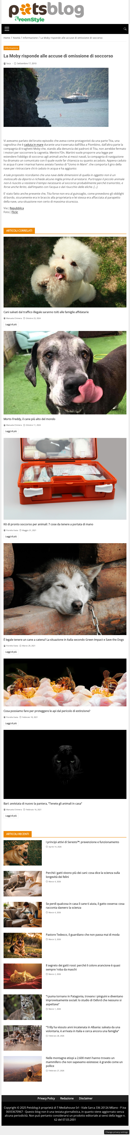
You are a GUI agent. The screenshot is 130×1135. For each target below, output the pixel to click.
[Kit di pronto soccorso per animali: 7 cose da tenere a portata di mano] (65, 479)
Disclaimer (86, 1098)
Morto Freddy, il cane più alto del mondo (29, 419)
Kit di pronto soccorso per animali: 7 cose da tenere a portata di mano (48, 524)
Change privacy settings (116, 1132)
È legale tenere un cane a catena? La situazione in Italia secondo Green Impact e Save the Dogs (64, 639)
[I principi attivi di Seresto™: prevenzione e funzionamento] (23, 853)
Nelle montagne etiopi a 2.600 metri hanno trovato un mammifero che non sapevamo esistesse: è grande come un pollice (84, 1062)
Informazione (11, 48)
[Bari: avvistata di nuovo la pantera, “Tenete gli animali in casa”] (65, 764)
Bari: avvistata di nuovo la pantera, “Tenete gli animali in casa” (43, 803)
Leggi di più (11, 324)
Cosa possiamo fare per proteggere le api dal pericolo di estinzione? (47, 711)
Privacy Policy (46, 1098)
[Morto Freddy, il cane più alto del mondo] (65, 372)
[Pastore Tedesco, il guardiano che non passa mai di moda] (23, 945)
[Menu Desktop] (7, 29)
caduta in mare (33, 144)
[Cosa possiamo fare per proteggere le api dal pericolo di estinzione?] (65, 683)
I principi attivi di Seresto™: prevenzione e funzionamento (82, 842)
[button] (125, 29)
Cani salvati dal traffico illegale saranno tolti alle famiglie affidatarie (46, 312)
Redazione (67, 1098)
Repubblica (17, 208)
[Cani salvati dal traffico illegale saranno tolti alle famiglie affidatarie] (65, 272)
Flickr (15, 212)
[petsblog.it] (46, 12)
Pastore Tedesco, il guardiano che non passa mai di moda (83, 934)
